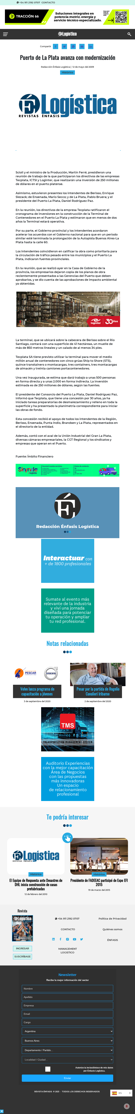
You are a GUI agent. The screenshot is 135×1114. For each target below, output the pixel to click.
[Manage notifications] (127, 1106)
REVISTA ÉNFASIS (43, 1091)
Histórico (35, 874)
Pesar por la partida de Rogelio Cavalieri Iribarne (98, 691)
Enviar (67, 1078)
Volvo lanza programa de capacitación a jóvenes (37, 691)
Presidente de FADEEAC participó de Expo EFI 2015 (99, 882)
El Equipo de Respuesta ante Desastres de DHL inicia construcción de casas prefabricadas (35, 884)
